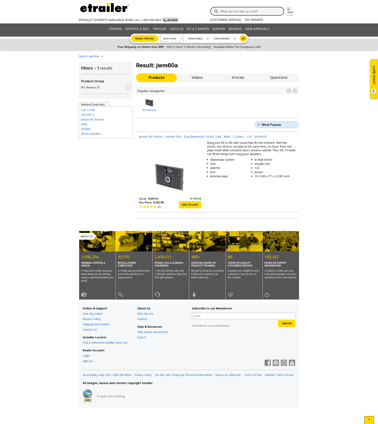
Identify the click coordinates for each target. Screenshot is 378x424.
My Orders (254, 19)
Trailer (160, 29)
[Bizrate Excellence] (87, 396)
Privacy (195, 325)
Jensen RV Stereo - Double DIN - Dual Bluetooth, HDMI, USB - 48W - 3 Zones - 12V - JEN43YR (203, 136)
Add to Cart (190, 204)
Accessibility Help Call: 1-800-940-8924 (107, 375)
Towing (115, 29)
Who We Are (145, 313)
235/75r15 (87, 115)
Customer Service (225, 19)
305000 (85, 129)
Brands (235, 29)
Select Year (169, 38)
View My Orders (93, 313)
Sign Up (87, 361)
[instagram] (284, 363)
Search (141, 337)
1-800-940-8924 (151, 20)
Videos (197, 77)
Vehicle (177, 29)
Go (243, 38)
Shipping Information (96, 324)
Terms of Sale (253, 375)
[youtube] (292, 363)
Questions (278, 77)
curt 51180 (88, 110)
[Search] (216, 11)
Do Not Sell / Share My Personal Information (183, 375)
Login (86, 355)
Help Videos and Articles (152, 332)
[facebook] (267, 363)
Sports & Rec (137, 29)
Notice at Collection (228, 375)
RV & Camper (198, 29)
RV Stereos (150, 109)
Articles (238, 77)
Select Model (221, 38)
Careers (142, 319)
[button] (288, 90)
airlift (84, 124)
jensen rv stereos (92, 119)
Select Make (195, 38)
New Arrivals (257, 29)
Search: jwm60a (89, 56)
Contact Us (90, 329)
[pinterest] (275, 363)
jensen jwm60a (90, 133)
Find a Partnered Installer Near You (105, 342)
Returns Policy (92, 319)
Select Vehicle (144, 38)
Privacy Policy (143, 375)
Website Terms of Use (279, 375)
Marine (219, 29)
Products (156, 77)
